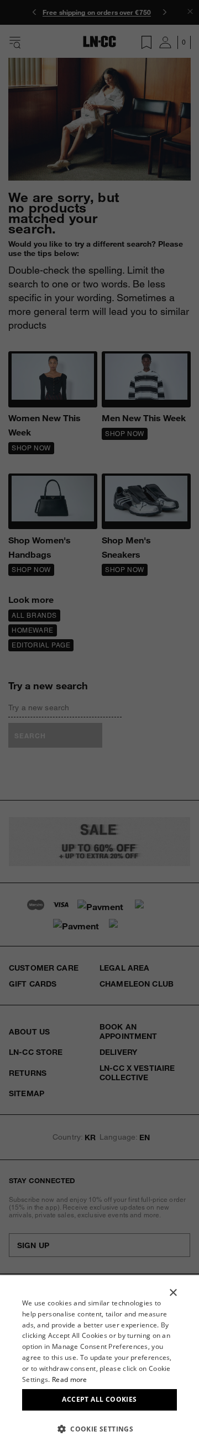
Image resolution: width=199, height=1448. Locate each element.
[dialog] (99, 1361)
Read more (69, 1379)
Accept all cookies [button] (99, 1399)
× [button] (173, 1293)
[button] (99, 1428)
